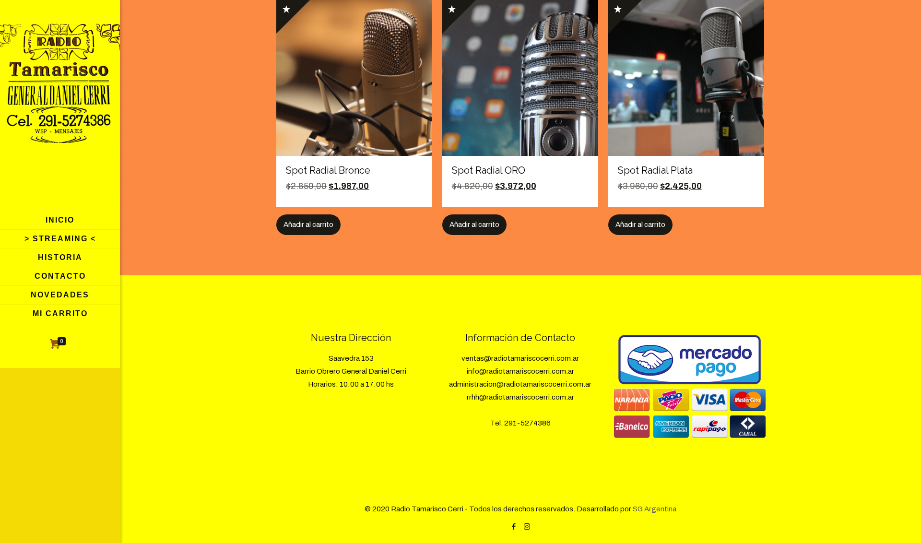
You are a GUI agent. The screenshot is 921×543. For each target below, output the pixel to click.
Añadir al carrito (308, 224)
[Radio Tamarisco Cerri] (60, 105)
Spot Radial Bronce (328, 170)
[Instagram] (527, 527)
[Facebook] (514, 527)
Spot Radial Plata (655, 170)
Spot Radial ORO (488, 170)
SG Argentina (654, 509)
